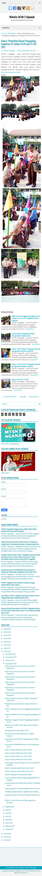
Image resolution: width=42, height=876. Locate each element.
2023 (5, 638)
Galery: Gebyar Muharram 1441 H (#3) (18, 753)
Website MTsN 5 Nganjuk (22, 17)
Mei (7, 816)
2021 (5, 645)
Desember (9, 654)
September (9, 664)
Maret (7, 823)
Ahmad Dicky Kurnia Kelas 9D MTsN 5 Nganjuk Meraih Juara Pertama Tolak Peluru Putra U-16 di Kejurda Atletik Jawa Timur (20, 611)
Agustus (8, 807)
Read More (30, 329)
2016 (5, 840)
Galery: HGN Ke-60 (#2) (20, 379)
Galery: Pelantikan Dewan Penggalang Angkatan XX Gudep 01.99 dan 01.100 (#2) (18, 43)
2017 (5, 837)
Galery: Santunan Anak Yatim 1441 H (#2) (19, 768)
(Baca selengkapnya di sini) (10, 72)
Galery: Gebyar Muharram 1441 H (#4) (18, 750)
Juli (6, 810)
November (9, 657)
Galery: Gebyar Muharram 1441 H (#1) (18, 759)
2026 (5, 629)
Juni (7, 813)
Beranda (23, 396)
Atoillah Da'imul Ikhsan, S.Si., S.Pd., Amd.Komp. (21, 871)
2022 (5, 642)
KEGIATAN (12, 33)
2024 (5, 635)
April (7, 820)
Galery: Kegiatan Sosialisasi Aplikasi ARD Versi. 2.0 (22, 788)
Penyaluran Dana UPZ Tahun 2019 (16, 730)
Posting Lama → (34, 396)
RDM (4, 519)
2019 (5, 651)
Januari (8, 829)
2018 (5, 834)
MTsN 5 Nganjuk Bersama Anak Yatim (18, 774)
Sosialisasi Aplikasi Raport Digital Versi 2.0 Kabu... (22, 792)
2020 (5, 648)
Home (4, 33)
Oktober (8, 660)
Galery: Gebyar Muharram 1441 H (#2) (18, 756)
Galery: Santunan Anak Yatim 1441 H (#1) (19, 771)
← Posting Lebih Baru (9, 396)
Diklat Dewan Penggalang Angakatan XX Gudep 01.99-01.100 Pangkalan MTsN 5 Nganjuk (26, 318)
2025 (5, 632)
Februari (8, 826)
